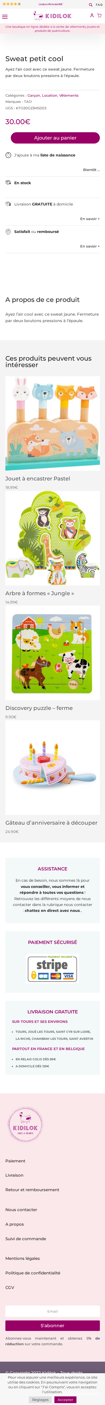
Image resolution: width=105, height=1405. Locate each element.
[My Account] (92, 16)
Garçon (33, 95)
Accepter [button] (65, 1399)
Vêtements (69, 95)
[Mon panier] (99, 16)
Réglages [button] (40, 1399)
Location (49, 95)
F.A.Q (99, 5)
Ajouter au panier (55, 138)
